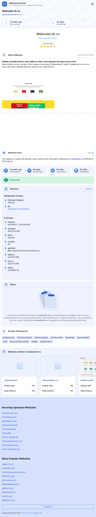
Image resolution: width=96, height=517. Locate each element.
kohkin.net (7, 496)
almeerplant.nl (9, 492)
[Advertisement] (48, 75)
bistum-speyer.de (10, 437)
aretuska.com (8, 468)
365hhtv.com (8, 476)
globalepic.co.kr (9, 421)
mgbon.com (7, 464)
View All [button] (91, 153)
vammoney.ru (10, 380)
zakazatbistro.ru (50, 380)
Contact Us (48, 507)
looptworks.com (9, 413)
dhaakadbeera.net (10, 484)
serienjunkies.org (10, 445)
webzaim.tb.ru (76, 159)
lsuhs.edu (6, 433)
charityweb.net (9, 429)
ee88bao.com (8, 500)
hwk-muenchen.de (11, 449)
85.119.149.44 (24, 209)
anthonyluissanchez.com (14, 472)
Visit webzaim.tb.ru (10, 14)
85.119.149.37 (13, 209)
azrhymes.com (9, 480)
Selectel (11, 202)
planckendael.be (10, 425)
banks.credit (87, 380)
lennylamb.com (9, 417)
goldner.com (8, 488)
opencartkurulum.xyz (12, 441)
